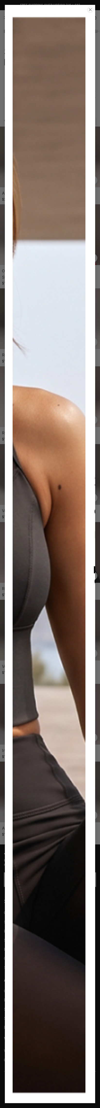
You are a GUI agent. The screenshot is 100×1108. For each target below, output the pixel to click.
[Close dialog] (90, 10)
